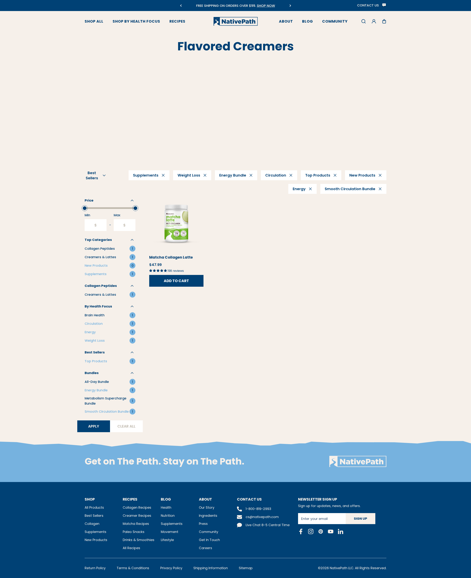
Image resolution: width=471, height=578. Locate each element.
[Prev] (180, 5)
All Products (94, 507)
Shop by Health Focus (136, 21)
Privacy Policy (171, 568)
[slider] (84, 208)
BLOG (166, 499)
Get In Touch (209, 540)
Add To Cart (176, 280)
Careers (205, 548)
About (286, 21)
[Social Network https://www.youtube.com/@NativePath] (330, 531)
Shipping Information (210, 568)
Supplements (95, 531)
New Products (96, 540)
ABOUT (205, 499)
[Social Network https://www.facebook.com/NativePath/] (301, 531)
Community (335, 21)
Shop (90, 499)
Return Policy (95, 568)
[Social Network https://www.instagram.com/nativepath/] (311, 531)
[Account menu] (374, 21)
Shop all (94, 21)
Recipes (177, 21)
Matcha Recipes (136, 523)
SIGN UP (360, 518)
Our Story (206, 507)
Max (117, 215)
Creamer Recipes (137, 515)
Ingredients (208, 515)
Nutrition (168, 515)
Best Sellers (94, 515)
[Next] (290, 5)
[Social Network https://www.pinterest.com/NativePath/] (320, 531)
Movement (169, 531)
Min (87, 215)
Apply (93, 426)
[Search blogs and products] (363, 21)
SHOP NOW (266, 5)
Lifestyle (167, 540)
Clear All (126, 426)
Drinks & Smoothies (138, 540)
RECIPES (130, 499)
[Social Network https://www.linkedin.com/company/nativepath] (340, 531)
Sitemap (246, 568)
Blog (307, 21)
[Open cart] (384, 21)
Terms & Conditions (133, 568)
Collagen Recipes (137, 507)
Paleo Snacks (133, 531)
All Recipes (131, 548)
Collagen (92, 523)
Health (166, 507)
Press (203, 523)
